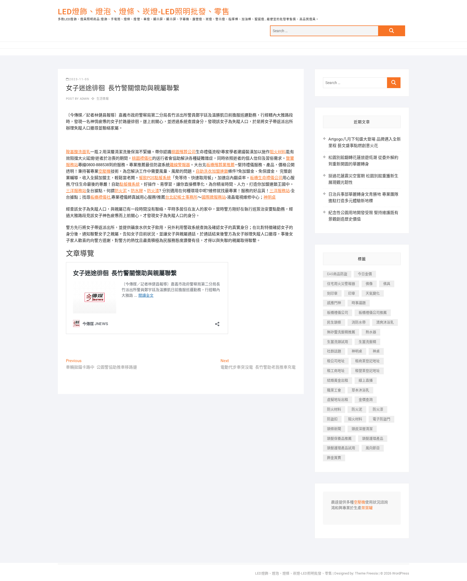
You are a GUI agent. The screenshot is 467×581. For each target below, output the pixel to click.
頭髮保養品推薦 (339, 438)
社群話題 (334, 351)
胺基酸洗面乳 (78, 151)
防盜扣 (332, 419)
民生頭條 (334, 322)
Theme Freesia (366, 573)
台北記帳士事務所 (181, 197)
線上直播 (366, 380)
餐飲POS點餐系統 (155, 177)
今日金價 (365, 274)
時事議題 (359, 303)
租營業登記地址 (367, 371)
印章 (351, 293)
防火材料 (334, 409)
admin (84, 99)
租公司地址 (336, 361)
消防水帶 (359, 322)
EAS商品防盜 (337, 274)
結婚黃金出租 (337, 380)
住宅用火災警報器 (341, 284)
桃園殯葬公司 (183, 151)
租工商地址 (336, 371)
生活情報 (102, 99)
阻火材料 (278, 151)
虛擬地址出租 (337, 400)
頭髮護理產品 (372, 438)
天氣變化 (373, 293)
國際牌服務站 (214, 197)
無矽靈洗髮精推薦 (341, 332)
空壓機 (104, 171)
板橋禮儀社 (100, 197)
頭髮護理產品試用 (341, 448)
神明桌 (269, 197)
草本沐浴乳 (360, 390)
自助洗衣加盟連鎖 (212, 171)
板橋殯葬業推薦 (220, 164)
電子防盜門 (381, 419)
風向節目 (373, 448)
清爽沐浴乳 (385, 322)
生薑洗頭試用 (337, 342)
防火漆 (153, 190)
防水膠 (137, 190)
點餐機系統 (129, 184)
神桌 (376, 351)
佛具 (386, 284)
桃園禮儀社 (142, 158)
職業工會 (334, 390)
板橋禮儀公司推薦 (373, 312)
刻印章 (332, 293)
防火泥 (121, 190)
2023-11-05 (79, 79)
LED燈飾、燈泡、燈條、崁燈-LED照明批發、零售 (144, 11)
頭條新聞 (334, 429)
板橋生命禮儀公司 (266, 177)
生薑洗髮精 (367, 342)
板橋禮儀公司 (337, 312)
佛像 (369, 284)
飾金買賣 (334, 458)
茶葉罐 (367, 508)
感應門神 (334, 303)
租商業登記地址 (367, 361)
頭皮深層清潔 (362, 429)
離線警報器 (180, 164)
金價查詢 (366, 400)
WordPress (400, 573)
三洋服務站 (76, 190)
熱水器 (371, 332)
